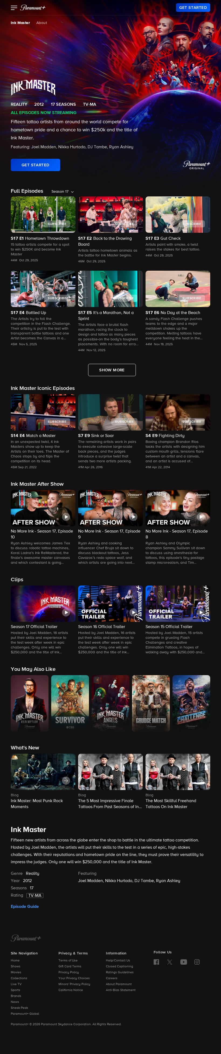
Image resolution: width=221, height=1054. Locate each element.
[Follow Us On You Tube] (183, 962)
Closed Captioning (119, 966)
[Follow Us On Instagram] (197, 962)
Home (15, 960)
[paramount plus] (33, 7)
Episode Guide (25, 906)
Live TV (16, 984)
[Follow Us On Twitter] (169, 962)
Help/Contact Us (118, 960)
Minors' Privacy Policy (74, 984)
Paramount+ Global (25, 1014)
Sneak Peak (19, 1008)
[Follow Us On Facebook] (156, 962)
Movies (16, 972)
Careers (112, 978)
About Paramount (119, 984)
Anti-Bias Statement (121, 990)
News (15, 1002)
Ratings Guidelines (120, 972)
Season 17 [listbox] (59, 191)
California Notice (70, 990)
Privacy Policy (68, 972)
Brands (16, 996)
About (41, 23)
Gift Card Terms (69, 966)
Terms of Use (68, 960)
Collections (19, 978)
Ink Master (20, 23)
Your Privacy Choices (74, 978)
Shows (15, 966)
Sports (15, 990)
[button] (14, 8)
